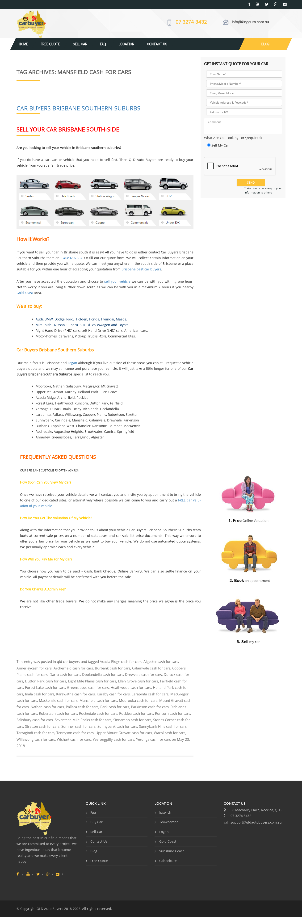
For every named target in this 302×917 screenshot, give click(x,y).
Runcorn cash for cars (172, 713)
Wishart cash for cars (74, 739)
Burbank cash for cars (112, 668)
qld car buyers (68, 661)
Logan (72, 363)
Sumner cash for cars (78, 726)
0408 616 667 (72, 258)
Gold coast (25, 292)
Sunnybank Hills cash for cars (163, 726)
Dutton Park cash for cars (45, 681)
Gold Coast (167, 841)
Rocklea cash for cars (136, 713)
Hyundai (107, 319)
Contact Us (157, 44)
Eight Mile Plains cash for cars (92, 681)
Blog (265, 44)
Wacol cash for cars (169, 732)
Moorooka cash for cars (138, 700)
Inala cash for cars (39, 694)
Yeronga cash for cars (153, 739)
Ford (69, 319)
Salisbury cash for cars (35, 719)
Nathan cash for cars (47, 706)
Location (126, 44)
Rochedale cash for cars (98, 713)
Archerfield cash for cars (73, 668)
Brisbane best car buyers (141, 269)
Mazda (121, 319)
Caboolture (168, 860)
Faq (103, 44)
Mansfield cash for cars (98, 700)
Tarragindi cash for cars (36, 732)
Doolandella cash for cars (102, 674)
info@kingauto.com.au (250, 22)
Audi (39, 319)
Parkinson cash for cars (150, 706)
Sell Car (80, 44)
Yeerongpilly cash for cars (113, 739)
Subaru (72, 325)
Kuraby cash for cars (113, 694)
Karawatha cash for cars (75, 694)
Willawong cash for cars (36, 739)
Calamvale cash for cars (151, 668)
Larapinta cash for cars (150, 694)
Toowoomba (168, 822)
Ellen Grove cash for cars (138, 681)
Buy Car (96, 822)
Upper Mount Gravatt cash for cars (124, 732)
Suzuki (85, 325)
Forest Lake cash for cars (45, 687)
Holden (81, 319)
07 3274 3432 (191, 22)
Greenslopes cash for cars (88, 687)
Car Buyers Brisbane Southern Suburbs (78, 108)
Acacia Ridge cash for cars (121, 661)
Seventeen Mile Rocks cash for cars (83, 719)
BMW (49, 319)
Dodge (60, 319)
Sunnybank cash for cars (117, 726)
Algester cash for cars (160, 661)
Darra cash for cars (65, 674)
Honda (94, 319)
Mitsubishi (44, 325)
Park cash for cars (114, 706)
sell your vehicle (117, 281)
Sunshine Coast (171, 851)
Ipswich (165, 812)
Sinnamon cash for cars (132, 719)
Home (23, 44)
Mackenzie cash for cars (58, 700)
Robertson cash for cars (58, 713)
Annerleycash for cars (34, 668)
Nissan (59, 325)
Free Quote (50, 44)
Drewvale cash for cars (143, 674)
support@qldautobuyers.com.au (256, 822)
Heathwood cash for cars (131, 687)
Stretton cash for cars (42, 726)
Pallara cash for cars (82, 706)
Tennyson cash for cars (75, 732)
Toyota (123, 325)
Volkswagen (101, 325)
